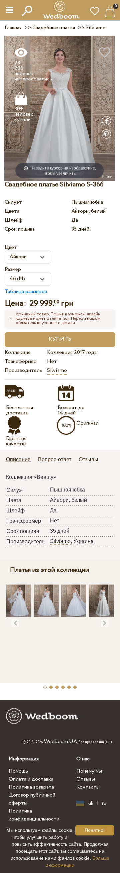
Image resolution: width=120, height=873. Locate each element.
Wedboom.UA (60, 741)
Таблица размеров (26, 291)
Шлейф (13, 220)
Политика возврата (31, 787)
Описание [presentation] (18, 459)
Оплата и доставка (31, 779)
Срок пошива (20, 229)
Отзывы (85, 779)
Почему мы (89, 771)
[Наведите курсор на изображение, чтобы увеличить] (59, 108)
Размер (13, 269)
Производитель (23, 370)
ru (104, 803)
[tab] (20, 460)
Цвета (12, 211)
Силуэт (13, 202)
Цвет (11, 247)
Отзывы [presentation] (88, 459)
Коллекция (17, 352)
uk (91, 803)
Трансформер (21, 361)
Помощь (18, 771)
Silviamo (57, 370)
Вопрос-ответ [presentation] (54, 459)
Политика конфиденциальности (34, 815)
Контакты (88, 787)
